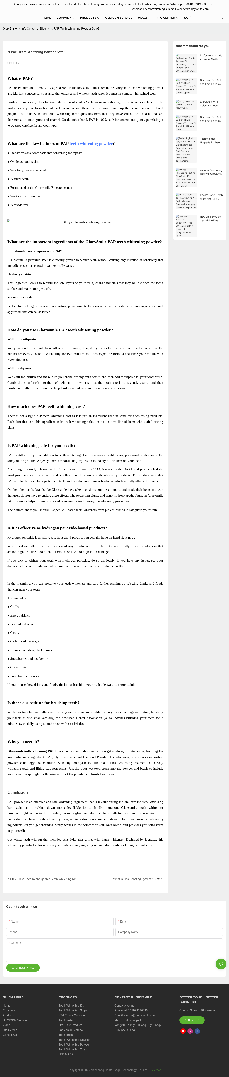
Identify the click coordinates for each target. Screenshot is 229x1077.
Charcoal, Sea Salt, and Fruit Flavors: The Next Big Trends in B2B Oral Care (211, 119)
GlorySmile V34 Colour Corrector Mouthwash (209, 103)
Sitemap (155, 1070)
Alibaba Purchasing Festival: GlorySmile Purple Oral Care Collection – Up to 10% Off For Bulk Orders (211, 172)
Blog (43, 28)
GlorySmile (10, 28)
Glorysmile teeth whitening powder (139, 88)
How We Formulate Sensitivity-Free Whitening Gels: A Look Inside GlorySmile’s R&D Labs (211, 218)
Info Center (28, 28)
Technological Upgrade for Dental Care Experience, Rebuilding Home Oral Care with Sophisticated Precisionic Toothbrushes (211, 140)
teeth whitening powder (91, 143)
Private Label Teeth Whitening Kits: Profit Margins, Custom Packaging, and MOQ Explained (211, 197)
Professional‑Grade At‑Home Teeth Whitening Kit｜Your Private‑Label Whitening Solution (211, 57)
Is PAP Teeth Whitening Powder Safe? (75, 28)
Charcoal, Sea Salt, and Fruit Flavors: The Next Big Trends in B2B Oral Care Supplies (211, 82)
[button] (191, 18)
